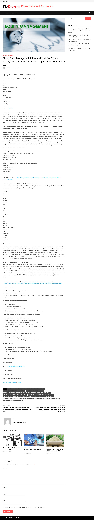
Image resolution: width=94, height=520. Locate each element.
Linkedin (14, 382)
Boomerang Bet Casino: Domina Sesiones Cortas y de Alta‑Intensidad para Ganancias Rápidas (79, 30)
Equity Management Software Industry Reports (14, 390)
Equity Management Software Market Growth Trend (15, 394)
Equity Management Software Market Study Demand (15, 398)
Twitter (19, 382)
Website (5, 500)
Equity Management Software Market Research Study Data (16, 396)
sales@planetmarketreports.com (16, 366)
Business (6, 13)
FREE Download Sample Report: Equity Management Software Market (43, 398)
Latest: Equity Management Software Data (12, 400)
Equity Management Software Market (34, 390)
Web (4, 382)
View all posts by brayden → (19, 422)
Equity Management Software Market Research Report (40, 394)
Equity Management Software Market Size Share (42, 396)
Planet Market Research (37, 6)
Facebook (8, 382)
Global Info (14, 13)
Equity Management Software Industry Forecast (34, 389)
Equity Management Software (14, 389)
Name (4, 487)
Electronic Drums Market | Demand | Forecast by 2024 (12, 448)
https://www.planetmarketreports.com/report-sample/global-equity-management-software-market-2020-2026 (33, 283)
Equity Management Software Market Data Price (14, 392)
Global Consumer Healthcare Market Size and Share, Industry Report (32, 449)
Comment (5, 468)
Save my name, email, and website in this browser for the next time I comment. (25, 507)
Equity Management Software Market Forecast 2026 (38, 392)
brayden (8, 68)
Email (4, 494)
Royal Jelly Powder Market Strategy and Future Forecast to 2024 (55, 450)
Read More (10, 108)
